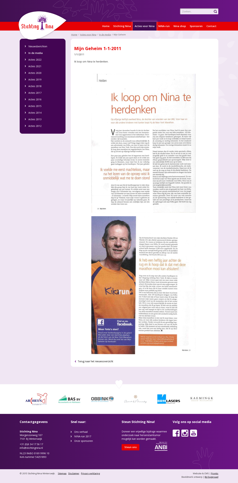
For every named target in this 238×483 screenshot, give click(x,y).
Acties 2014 (34, 112)
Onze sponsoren (83, 441)
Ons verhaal (81, 431)
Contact (211, 26)
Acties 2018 (34, 86)
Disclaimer (73, 473)
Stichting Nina (122, 26)
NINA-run (164, 26)
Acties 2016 (34, 99)
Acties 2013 (34, 119)
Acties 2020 (34, 73)
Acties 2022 (34, 59)
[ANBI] (161, 446)
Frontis (214, 473)
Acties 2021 (34, 66)
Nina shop (180, 26)
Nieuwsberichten (37, 46)
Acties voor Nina (145, 26)
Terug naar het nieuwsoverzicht (95, 361)
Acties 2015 (34, 106)
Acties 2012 (34, 126)
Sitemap (62, 473)
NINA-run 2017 (82, 436)
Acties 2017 (34, 92)
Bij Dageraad (211, 476)
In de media (35, 53)
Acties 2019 (34, 79)
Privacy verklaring (90, 473)
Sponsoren (196, 26)
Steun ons (130, 447)
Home (105, 26)
